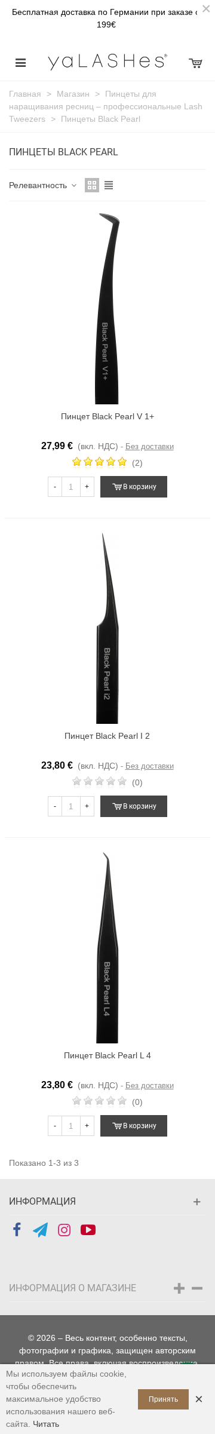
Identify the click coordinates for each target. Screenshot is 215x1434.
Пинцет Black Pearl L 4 (107, 1055)
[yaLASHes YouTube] (88, 1230)
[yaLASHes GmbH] (107, 62)
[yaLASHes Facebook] (16, 1230)
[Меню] (20, 62)
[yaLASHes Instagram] (64, 1230)
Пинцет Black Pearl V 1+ (107, 416)
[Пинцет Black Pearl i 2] (107, 628)
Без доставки (149, 446)
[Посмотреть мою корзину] (194, 62)
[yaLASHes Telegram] (40, 1230)
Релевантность (39, 185)
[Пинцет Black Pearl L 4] (107, 947)
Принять (163, 1399)
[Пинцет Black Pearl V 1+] (107, 308)
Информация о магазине (72, 1288)
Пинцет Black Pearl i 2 (107, 736)
